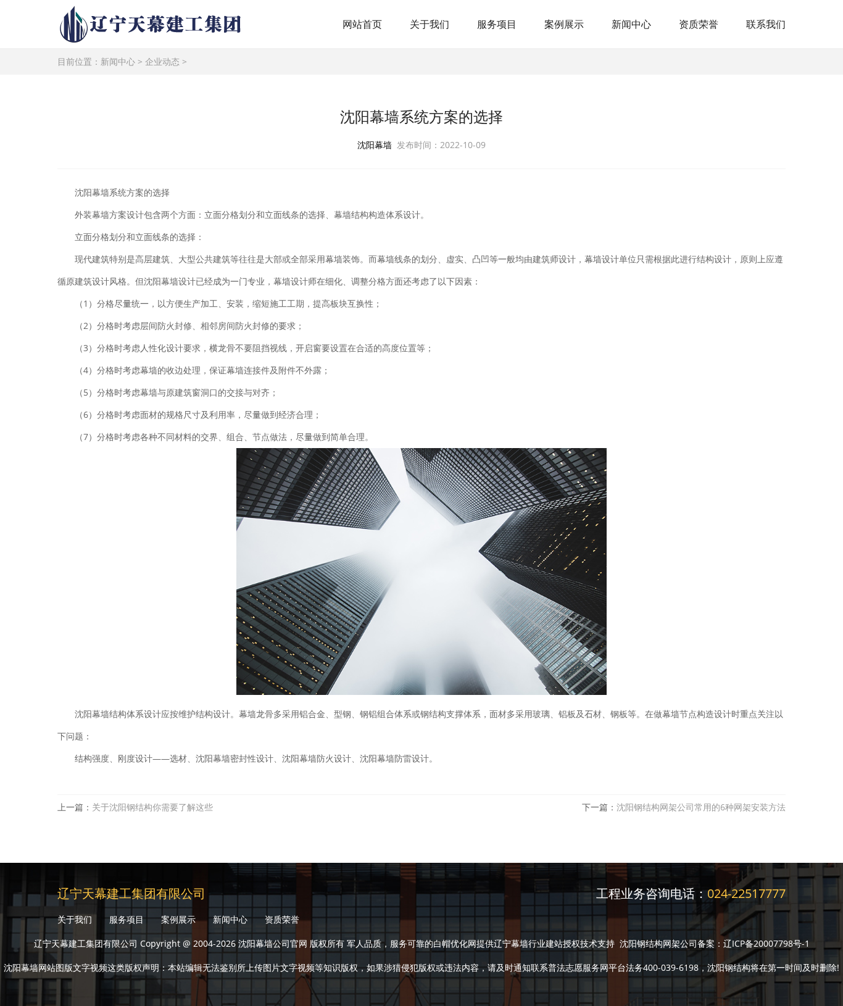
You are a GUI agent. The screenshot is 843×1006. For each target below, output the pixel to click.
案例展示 (564, 24)
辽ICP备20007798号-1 (766, 943)
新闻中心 (631, 24)
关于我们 (429, 24)
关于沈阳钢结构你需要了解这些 (152, 807)
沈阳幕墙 (374, 145)
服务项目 (497, 24)
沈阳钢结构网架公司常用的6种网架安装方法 (701, 807)
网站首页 (362, 24)
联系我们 (766, 24)
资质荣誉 (698, 24)
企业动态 (162, 61)
